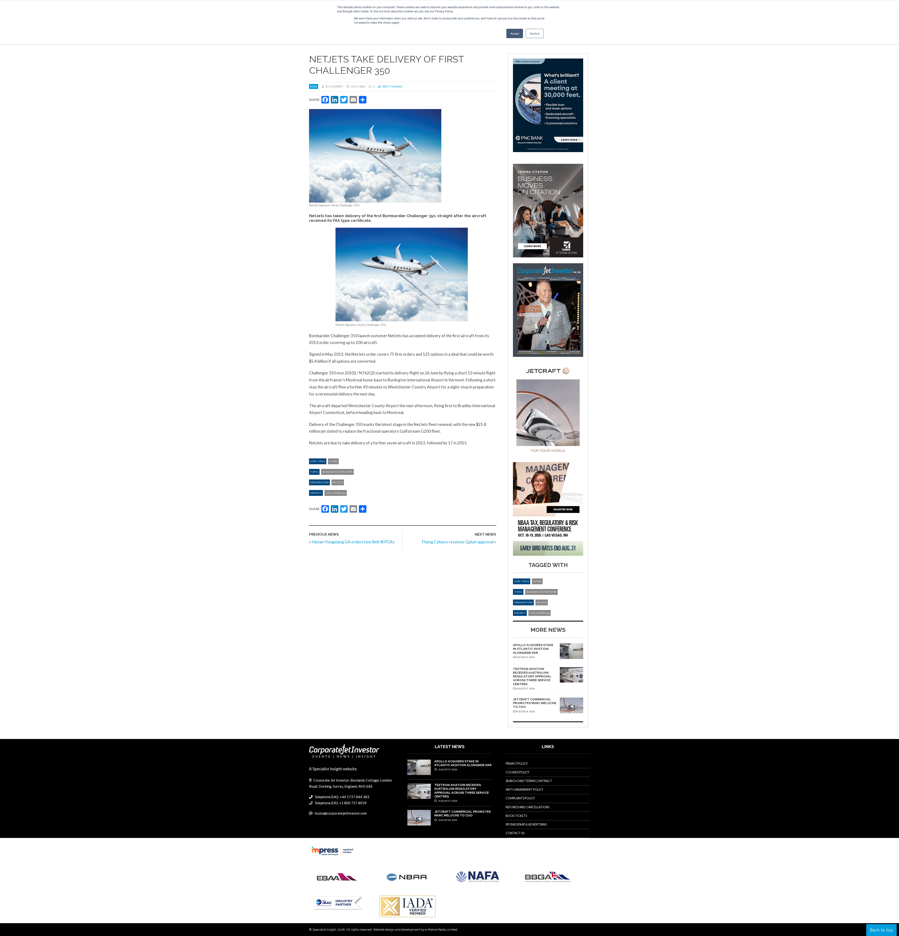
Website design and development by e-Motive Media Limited (415, 929)
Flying (333, 461)
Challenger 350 (336, 493)
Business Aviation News (337, 472)
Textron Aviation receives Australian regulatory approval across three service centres (532, 676)
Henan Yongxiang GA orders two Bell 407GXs (353, 541)
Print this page (392, 86)
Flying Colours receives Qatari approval (458, 541)
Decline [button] (535, 33)
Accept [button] (514, 33)
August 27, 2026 (447, 769)
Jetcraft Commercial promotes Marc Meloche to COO (534, 703)
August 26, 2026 (447, 820)
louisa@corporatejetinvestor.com (341, 813)
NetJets (338, 482)
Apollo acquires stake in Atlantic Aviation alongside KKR (533, 648)
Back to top (881, 930)
